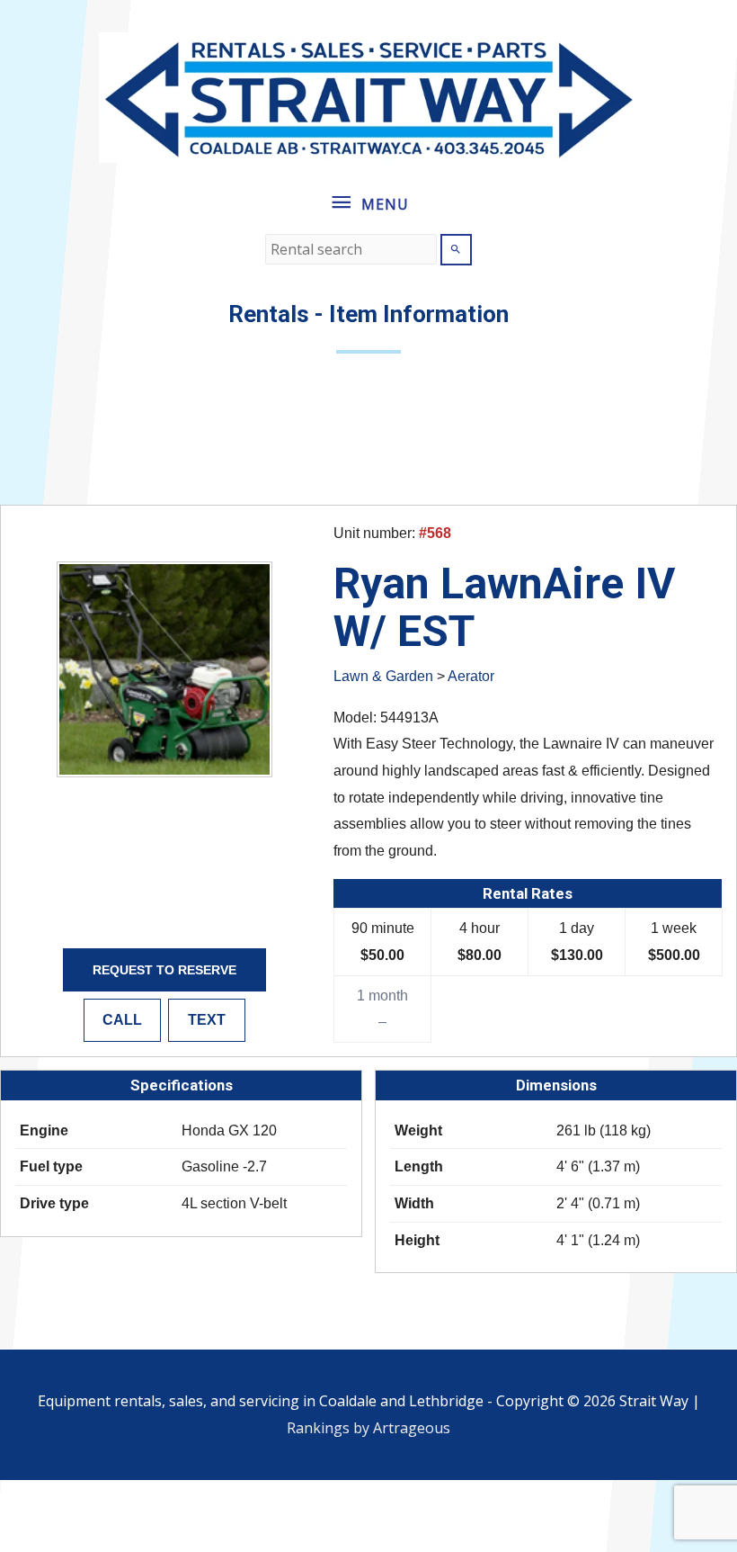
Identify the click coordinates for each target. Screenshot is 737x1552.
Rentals (268, 314)
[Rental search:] (352, 249)
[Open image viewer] (164, 669)
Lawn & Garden (383, 676)
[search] (351, 249)
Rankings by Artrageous (368, 1428)
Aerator (471, 676)
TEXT (207, 1019)
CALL (122, 1019)
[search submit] (456, 249)
